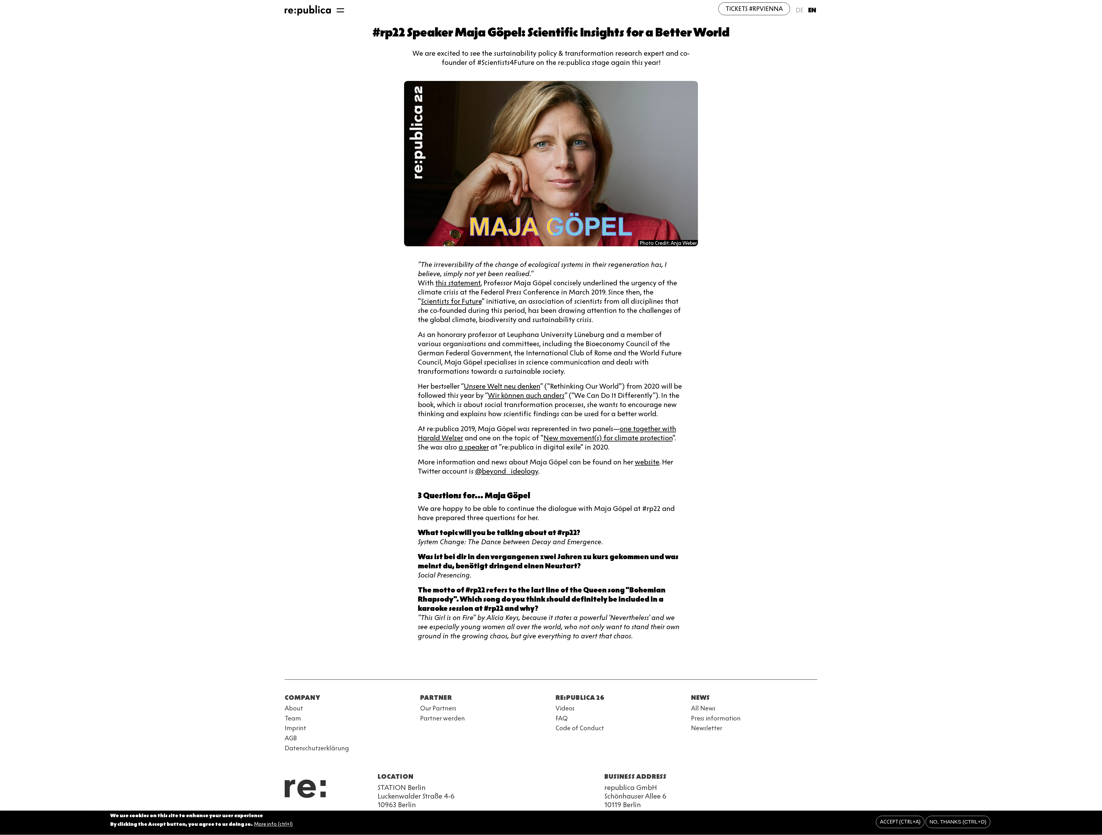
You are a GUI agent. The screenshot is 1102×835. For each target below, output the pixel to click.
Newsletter (706, 728)
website (647, 462)
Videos (565, 708)
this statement (457, 282)
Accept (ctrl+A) (900, 822)
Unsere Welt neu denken (502, 386)
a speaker (474, 447)
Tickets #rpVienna (754, 9)
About (294, 708)
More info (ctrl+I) (273, 824)
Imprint (295, 728)
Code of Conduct (580, 728)
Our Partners (438, 708)
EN (812, 10)
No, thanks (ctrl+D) (958, 822)
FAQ (562, 718)
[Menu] (340, 10)
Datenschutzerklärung (317, 748)
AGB (291, 738)
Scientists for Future (451, 301)
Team (293, 718)
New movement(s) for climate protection (608, 437)
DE (800, 10)
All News (703, 708)
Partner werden (442, 718)
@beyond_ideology (506, 471)
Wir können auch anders (526, 395)
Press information (716, 718)
